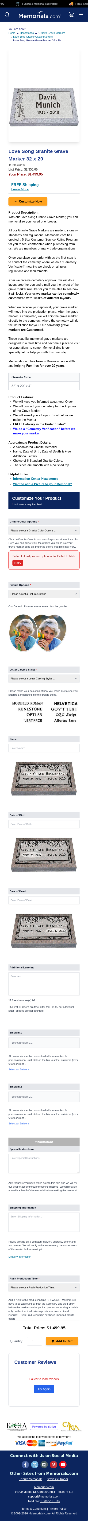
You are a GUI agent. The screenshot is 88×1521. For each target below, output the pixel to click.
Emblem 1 (16, 1032)
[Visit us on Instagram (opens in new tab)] (44, 1464)
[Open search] (7, 14)
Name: (14, 739)
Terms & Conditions (34, 1508)
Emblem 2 (16, 1086)
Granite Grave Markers (51, 32)
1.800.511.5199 (50, 1501)
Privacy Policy (57, 1508)
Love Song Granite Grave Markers (33, 36)
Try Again (44, 1389)
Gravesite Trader (57, 1479)
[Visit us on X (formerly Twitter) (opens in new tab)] (34, 1464)
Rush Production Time (24, 1278)
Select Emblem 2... (22, 1096)
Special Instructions (22, 1149)
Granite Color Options (24, 521)
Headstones (27, 32)
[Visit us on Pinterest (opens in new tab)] (53, 1464)
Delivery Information (19, 1256)
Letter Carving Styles (23, 669)
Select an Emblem (18, 1069)
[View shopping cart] (71, 14)
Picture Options (20, 585)
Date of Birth (17, 815)
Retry (17, 563)
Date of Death (18, 891)
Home (11, 32)
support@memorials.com (44, 1496)
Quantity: (16, 1341)
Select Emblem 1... (22, 1042)
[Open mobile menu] (81, 14)
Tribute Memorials (30, 1479)
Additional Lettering (22, 967)
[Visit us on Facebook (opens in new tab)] (25, 1464)
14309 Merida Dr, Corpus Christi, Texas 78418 (44, 1492)
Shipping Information (23, 1207)
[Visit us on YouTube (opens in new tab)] (63, 1464)
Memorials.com (44, 1487)
